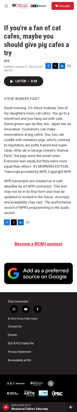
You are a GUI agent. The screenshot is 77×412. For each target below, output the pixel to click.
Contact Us (15, 326)
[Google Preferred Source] (38, 273)
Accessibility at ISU (19, 360)
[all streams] (72, 407)
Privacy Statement (19, 351)
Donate (64, 6)
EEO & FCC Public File (21, 343)
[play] (6, 407)
